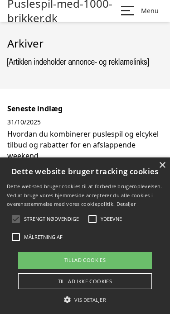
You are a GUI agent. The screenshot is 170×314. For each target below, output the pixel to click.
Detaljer (126, 203)
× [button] (162, 165)
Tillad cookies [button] (85, 260)
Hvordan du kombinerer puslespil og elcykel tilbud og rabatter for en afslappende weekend (83, 145)
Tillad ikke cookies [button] (85, 281)
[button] (85, 299)
